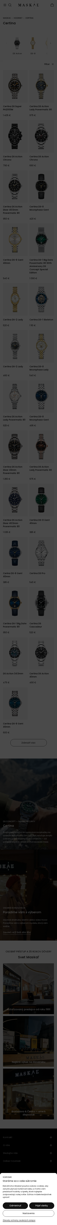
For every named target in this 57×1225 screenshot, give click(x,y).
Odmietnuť (15, 1205)
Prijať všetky (41, 1205)
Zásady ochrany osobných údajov (19, 1220)
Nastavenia (29, 1213)
